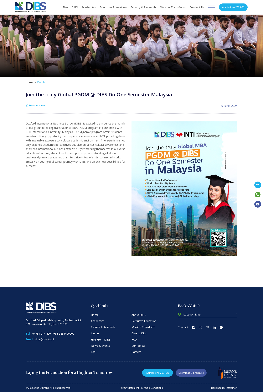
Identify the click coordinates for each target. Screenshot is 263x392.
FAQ (134, 339)
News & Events (100, 345)
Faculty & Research (143, 7)
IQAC (94, 352)
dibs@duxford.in (45, 339)
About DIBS (70, 7)
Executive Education (113, 7)
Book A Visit (187, 306)
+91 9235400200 (63, 333)
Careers (136, 352)
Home (29, 82)
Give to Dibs (139, 333)
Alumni (95, 333)
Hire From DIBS (101, 339)
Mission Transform (173, 7)
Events (41, 82)
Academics (88, 7)
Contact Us (196, 7)
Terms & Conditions (152, 387)
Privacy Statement (129, 387)
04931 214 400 (41, 333)
